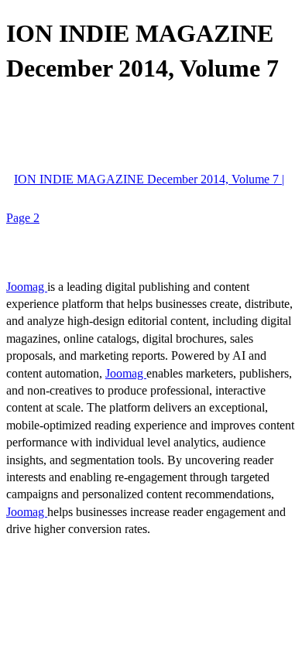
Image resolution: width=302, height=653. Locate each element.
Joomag (26, 286)
